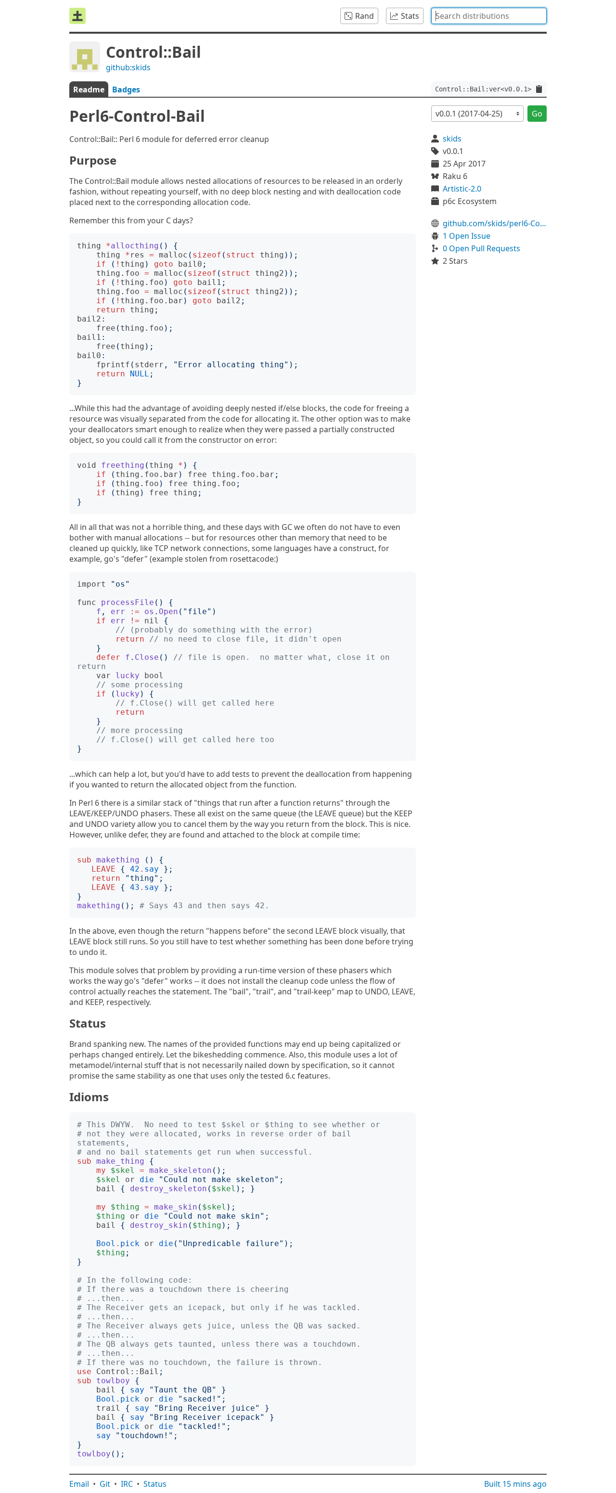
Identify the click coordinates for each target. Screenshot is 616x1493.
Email (79, 1484)
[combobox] (489, 16)
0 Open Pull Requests (481, 248)
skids (452, 138)
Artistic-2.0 (462, 188)
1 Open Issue (466, 236)
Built (515, 1484)
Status (155, 1484)
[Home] (77, 16)
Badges (126, 89)
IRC (127, 1484)
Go (537, 113)
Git (105, 1484)
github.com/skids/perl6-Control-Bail (495, 223)
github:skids (128, 67)
